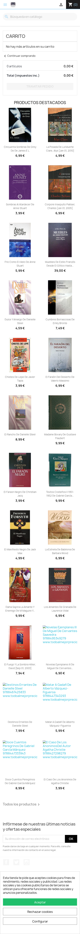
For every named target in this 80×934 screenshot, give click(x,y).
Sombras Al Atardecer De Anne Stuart (20, 206)
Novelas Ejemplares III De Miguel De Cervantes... (60, 666)
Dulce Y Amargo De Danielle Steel (20, 321)
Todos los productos (22, 804)
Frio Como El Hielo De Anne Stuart (20, 263)
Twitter (16, 862)
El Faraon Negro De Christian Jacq (20, 493)
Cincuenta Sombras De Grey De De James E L (20, 148)
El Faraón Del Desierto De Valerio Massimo (60, 378)
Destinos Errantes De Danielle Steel (20, 723)
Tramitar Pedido (40, 86)
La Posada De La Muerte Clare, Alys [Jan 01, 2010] (60, 148)
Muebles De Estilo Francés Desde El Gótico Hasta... (60, 263)
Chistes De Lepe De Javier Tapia (20, 378)
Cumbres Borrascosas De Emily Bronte (60, 321)
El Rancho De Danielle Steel (20, 434)
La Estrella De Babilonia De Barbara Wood (60, 551)
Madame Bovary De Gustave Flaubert (60, 436)
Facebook (6, 862)
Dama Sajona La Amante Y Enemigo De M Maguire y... (20, 608)
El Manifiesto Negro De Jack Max (20, 551)
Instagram (27, 862)
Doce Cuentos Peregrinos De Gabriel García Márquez (20, 781)
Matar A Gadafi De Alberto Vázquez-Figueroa (60, 723)
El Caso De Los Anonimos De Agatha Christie (60, 781)
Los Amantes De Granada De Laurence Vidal (60, 608)
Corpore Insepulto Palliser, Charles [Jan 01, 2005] (60, 206)
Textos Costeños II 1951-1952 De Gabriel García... (60, 493)
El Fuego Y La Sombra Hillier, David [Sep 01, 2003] (20, 666)
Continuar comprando (19, 56)
